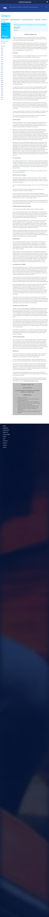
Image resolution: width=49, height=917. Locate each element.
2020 (2, 59)
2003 (2, 92)
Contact (44, 19)
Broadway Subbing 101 (30, 34)
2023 (2, 53)
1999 (2, 99)
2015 (2, 69)
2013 (2, 72)
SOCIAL (36, 7)
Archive (3, 21)
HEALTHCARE (24, 7)
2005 (2, 88)
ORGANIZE (14, 7)
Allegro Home (4, 19)
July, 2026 (4, 30)
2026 (2, 48)
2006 (2, 86)
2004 (2, 90)
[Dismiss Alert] (47, 1)
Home (10, 7)
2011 (2, 76)
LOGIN (37, 7)
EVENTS (34, 7)
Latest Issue (4, 24)
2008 (2, 82)
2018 (2, 63)
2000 (2, 97)
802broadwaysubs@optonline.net (31, 380)
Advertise (37, 19)
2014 (2, 71)
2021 (2, 57)
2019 (2, 61)
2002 (2, 93)
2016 (2, 67)
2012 (2, 74)
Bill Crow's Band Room (27, 19)
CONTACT (31, 7)
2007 (2, 84)
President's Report (15, 19)
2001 (2, 95)
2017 (2, 65)
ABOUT (27, 7)
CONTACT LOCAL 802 (25, 2)
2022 (2, 55)
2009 (2, 80)
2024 (2, 52)
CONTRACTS (18, 7)
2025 (2, 50)
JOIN (29, 7)
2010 (2, 78)
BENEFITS (21, 7)
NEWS (11, 7)
